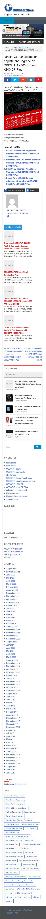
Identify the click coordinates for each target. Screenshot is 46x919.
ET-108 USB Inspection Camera (16, 808)
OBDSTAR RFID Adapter (14, 856)
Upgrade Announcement (21, 47)
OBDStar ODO (25, 848)
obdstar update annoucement (29, 860)
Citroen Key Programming (14, 804)
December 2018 (13, 681)
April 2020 (10, 654)
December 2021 (13, 593)
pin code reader (34, 877)
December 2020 (13, 629)
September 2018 (13, 690)
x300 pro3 (9, 901)
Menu (8, 20)
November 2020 (13, 632)
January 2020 (12, 660)
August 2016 (11, 766)
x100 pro (18, 897)
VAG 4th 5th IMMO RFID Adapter (28, 889)
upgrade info (34, 190)
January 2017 (12, 751)
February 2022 (12, 587)
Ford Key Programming (13, 812)
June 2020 (10, 648)
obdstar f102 (29, 840)
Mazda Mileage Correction (14, 816)
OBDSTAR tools (31, 856)
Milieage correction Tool (14, 828)
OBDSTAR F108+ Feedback (30, 844)
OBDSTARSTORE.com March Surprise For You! (16, 273)
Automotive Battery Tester (14, 796)
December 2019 (13, 663)
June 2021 (10, 611)
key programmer (30, 812)
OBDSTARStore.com (13, 548)
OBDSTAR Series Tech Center (19, 478)
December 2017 (13, 717)
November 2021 (13, 596)
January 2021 (12, 626)
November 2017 (13, 721)
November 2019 (13, 666)
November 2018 (13, 684)
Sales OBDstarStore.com (13, 75)
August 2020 (11, 641)
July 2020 (10, 644)
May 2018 (10, 702)
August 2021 (11, 605)
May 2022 (10, 577)
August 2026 (11, 568)
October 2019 (12, 669)
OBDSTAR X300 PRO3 (30, 868)
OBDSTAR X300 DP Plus (17, 487)
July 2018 (10, 696)
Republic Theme (13, 912)
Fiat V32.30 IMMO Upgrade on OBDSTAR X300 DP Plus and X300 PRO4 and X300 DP (18, 301)
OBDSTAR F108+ (12, 844)
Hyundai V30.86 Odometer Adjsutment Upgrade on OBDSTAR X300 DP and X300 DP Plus (13, 354)
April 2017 (10, 742)
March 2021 (11, 620)
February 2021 (12, 623)
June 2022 (10, 574)
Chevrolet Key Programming (15, 800)
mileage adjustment (12, 824)
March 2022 (11, 583)
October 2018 (12, 687)
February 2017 (12, 748)
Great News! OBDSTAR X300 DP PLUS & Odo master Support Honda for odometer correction (17, 246)
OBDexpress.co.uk (12, 554)
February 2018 (12, 711)
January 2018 (12, 714)
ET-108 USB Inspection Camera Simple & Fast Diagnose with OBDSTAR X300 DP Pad (16, 330)
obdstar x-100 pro (29, 864)
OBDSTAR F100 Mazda (14, 840)
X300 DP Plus (12, 499)
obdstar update (11, 860)
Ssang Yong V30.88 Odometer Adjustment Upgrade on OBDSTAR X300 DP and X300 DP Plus (22, 181)
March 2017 (11, 745)
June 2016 (10, 772)
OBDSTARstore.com (12, 537)
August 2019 (11, 675)
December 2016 (13, 754)
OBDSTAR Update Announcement (20, 481)
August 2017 (11, 730)
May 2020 (10, 650)
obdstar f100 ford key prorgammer (17, 836)
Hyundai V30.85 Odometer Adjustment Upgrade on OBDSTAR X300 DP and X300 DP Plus (23, 162)
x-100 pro (9, 893)
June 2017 (10, 736)
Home (7, 48)
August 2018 (11, 693)
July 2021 (10, 608)
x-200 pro (9, 897)
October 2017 (12, 724)
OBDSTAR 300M (13, 468)
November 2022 (13, 571)
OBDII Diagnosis (30, 828)
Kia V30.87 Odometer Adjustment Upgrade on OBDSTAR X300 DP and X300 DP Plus (33, 354)
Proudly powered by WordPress (19, 910)
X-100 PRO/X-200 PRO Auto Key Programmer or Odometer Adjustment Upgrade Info (26, 420)
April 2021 (10, 617)
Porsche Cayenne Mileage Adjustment (19, 881)
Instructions (11, 462)
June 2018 (10, 699)
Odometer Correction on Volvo (16, 877)
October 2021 (12, 599)
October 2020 (12, 635)
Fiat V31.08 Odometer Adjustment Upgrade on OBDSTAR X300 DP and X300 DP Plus (22, 171)
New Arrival (11, 465)
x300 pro (36, 897)
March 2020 (11, 657)
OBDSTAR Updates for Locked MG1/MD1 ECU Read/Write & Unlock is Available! (28, 384)
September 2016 (13, 763)
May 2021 (10, 614)
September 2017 (13, 727)
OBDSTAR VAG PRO (13, 864)
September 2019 (13, 672)
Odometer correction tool (16, 490)
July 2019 (10, 678)
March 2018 (11, 708)
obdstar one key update (14, 852)
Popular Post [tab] (11, 368)
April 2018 (10, 705)
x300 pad (27, 897)
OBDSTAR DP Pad (12, 832)
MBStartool (9, 557)
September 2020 (13, 638)
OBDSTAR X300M (12, 873)
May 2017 (10, 739)
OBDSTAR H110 (11, 848)
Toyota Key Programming (26, 885)
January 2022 (12, 590)
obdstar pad (11, 474)
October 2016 (12, 760)
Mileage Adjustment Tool (30, 824)
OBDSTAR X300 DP (14, 484)
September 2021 (13, 602)
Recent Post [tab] (11, 374)
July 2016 (10, 769)
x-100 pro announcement (23, 893)
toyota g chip (10, 885)
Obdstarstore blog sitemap (15, 784)
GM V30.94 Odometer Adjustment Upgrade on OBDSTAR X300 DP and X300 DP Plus (22, 153)
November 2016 (13, 757)
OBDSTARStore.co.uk (13, 551)
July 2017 (10, 733)
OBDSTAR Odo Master (15, 472)
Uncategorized (12, 493)
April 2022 (10, 581)
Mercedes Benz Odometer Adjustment (19, 820)
